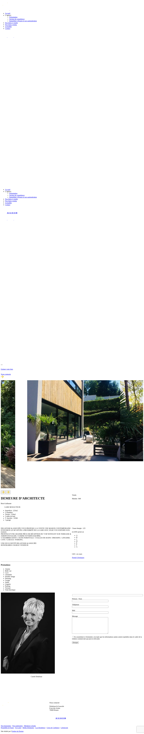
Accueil (7, 13)
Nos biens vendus (11, 25)
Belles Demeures (28, 728)
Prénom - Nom (77, 599)
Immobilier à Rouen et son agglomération (23, 21)
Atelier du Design (18, 731)
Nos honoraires (6, 726)
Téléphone (75, 605)
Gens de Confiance (53, 728)
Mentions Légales (30, 726)
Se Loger (18, 728)
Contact (7, 28)
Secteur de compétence (17, 19)
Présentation (13, 17)
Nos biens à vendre (11, 23)
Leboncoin (64, 728)
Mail (73, 610)
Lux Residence (40, 728)
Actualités (8, 27)
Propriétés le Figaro (7, 728)
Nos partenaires (17, 726)
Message (75, 616)
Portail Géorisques (78, 557)
